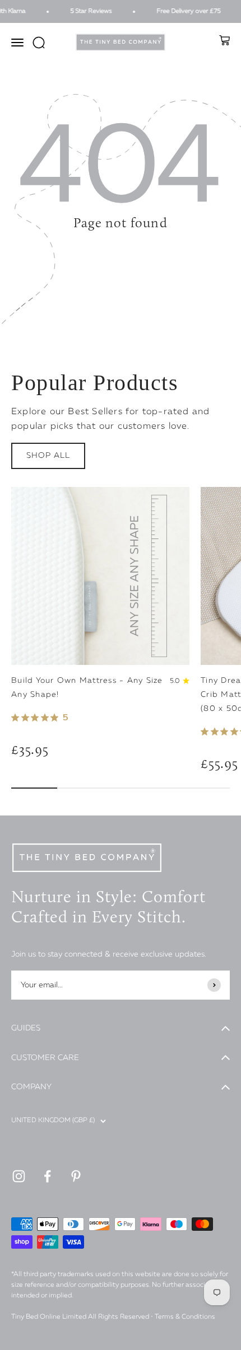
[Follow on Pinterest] (76, 1176)
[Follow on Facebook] (47, 1176)
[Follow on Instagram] (18, 1176)
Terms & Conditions (185, 1317)
